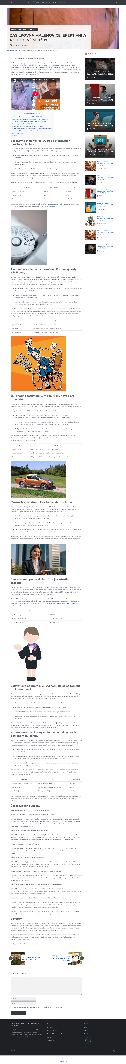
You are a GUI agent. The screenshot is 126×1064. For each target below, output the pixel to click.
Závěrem (14, 135)
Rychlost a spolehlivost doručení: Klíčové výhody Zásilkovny (30, 119)
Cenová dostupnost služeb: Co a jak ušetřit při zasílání (28, 126)
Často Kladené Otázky (18, 133)
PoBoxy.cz (17, 45)
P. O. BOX (18, 2)
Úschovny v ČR (51, 1037)
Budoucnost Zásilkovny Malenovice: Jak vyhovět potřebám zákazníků (32, 131)
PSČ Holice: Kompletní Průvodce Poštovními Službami (61, 958)
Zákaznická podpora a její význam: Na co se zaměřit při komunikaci (32, 128)
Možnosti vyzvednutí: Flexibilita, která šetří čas (26, 124)
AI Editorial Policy (63, 1061)
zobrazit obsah (37, 113)
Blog (85, 1027)
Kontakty (86, 1034)
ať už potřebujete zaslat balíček (53, 204)
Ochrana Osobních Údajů (108, 1051)
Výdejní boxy (46, 2)
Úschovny (36, 2)
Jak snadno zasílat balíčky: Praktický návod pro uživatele (29, 121)
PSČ (28, 2)
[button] (116, 2)
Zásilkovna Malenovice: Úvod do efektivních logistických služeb (31, 117)
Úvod (10, 2)
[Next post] (81, 958)
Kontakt (62, 2)
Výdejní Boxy (51, 1040)
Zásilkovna (32, 29)
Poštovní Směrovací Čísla (54, 1034)
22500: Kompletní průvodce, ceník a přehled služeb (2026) (105, 163)
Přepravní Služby (18, 29)
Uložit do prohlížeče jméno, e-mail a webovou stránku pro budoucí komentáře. (37, 1007)
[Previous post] (10, 958)
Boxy (51, 1027)
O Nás (55, 2)
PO (48, 1027)
